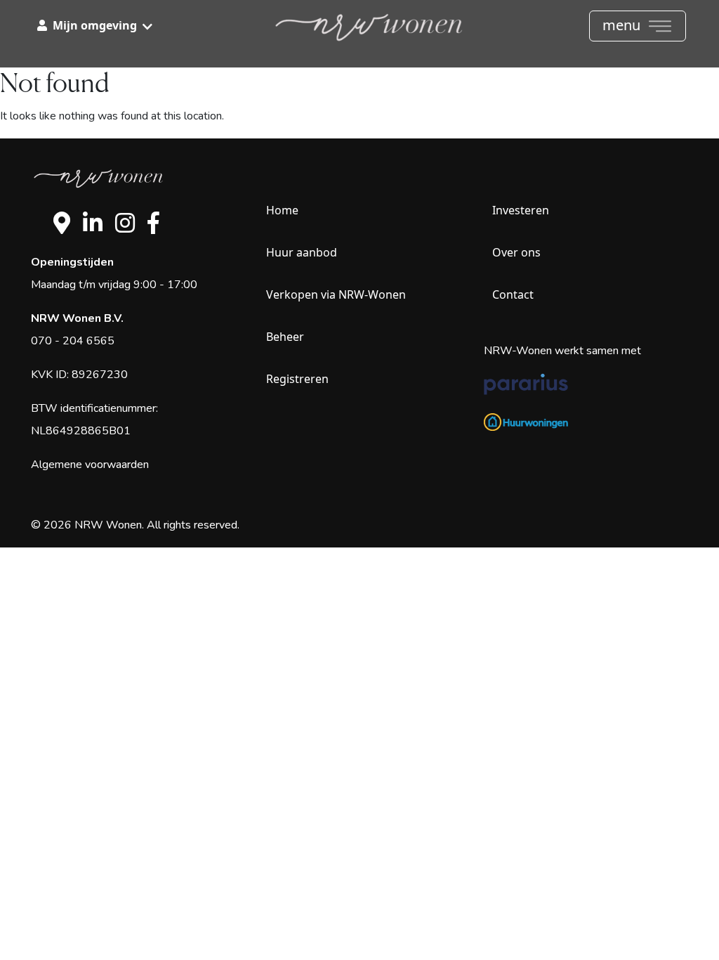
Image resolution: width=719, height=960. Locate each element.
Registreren (297, 379)
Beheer (285, 336)
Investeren (520, 210)
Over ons (516, 252)
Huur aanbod (301, 252)
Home (282, 210)
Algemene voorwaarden (90, 464)
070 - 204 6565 (72, 341)
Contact (513, 294)
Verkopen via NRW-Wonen (336, 294)
